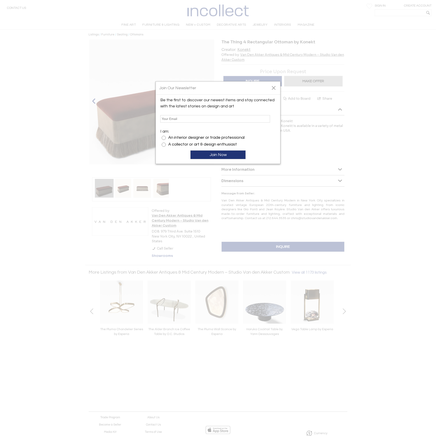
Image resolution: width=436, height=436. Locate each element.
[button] (273, 88)
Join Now (218, 155)
